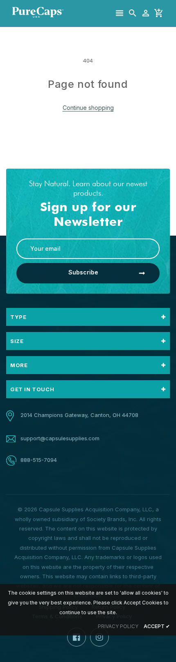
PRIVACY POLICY (118, 626)
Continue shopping (88, 107)
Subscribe (83, 272)
